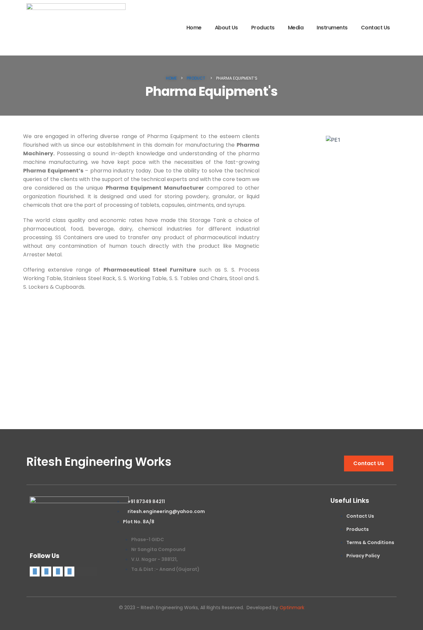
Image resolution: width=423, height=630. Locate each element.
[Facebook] (35, 571)
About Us (226, 27)
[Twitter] (46, 571)
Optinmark (292, 607)
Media (296, 27)
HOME (171, 78)
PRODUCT (196, 78)
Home (194, 27)
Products (263, 27)
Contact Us (375, 27)
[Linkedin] (58, 571)
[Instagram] (69, 571)
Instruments (332, 27)
